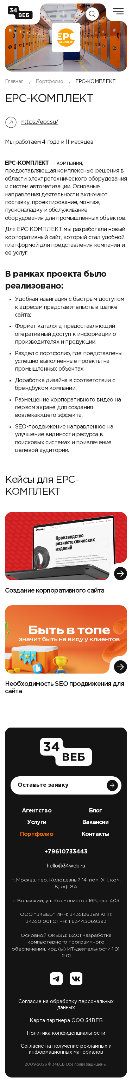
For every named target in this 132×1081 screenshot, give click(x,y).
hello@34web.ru (66, 866)
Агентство (36, 810)
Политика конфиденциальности (66, 1033)
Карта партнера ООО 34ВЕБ (66, 1021)
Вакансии (95, 822)
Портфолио (36, 834)
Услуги (36, 822)
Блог (95, 810)
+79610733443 (66, 851)
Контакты (95, 834)
